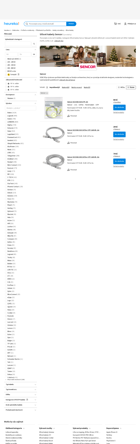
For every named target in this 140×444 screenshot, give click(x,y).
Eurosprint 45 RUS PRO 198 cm (83, 435)
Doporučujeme (112, 428)
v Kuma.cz (116, 129)
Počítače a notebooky (27, 30)
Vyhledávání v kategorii (13, 39)
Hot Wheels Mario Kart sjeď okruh (84, 441)
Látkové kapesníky (12, 432)
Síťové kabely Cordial (46, 438)
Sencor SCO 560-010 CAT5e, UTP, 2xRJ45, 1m (83, 130)
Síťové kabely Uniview (46, 432)
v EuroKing (117, 102)
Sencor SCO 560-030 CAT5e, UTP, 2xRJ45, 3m (83, 157)
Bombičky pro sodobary (14, 435)
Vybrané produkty (80, 428)
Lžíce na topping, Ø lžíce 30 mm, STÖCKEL (87, 432)
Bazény (109, 438)
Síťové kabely (70, 30)
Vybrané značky (45, 428)
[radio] (6, 84)
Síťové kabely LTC (45, 435)
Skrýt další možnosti (14, 380)
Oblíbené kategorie (14, 428)
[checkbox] (6, 59)
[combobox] (45, 24)
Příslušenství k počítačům (43, 30)
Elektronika (15, 30)
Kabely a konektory (58, 30)
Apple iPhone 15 (111, 432)
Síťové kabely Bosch (46, 441)
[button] (18, 44)
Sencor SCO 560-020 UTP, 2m (77, 102)
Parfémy (109, 435)
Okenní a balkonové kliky (14, 438)
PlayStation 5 (110, 441)
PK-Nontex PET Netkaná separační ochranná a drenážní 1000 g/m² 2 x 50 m (87, 438)
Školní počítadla (11, 441)
